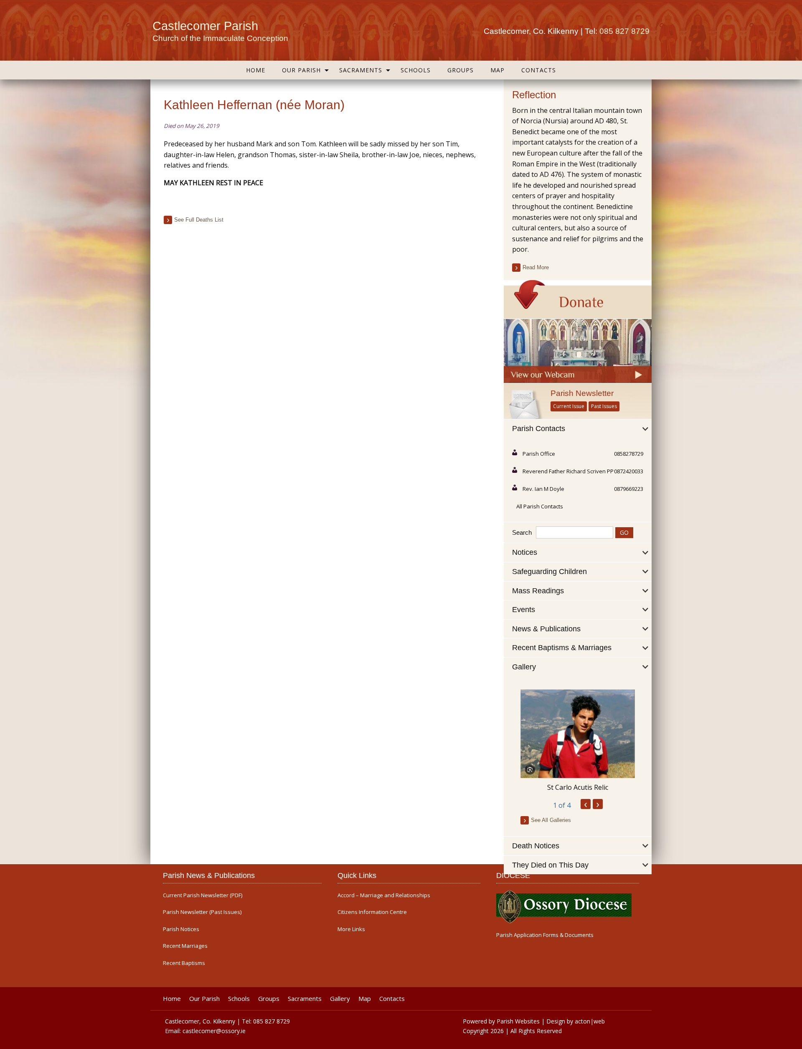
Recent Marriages (185, 946)
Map (497, 70)
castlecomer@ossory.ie (214, 1031)
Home (255, 70)
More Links (351, 929)
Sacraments (360, 70)
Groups (460, 70)
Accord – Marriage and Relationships (384, 895)
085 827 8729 (624, 31)
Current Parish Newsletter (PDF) (202, 895)
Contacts (538, 70)
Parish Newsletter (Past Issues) (202, 912)
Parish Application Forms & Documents (545, 935)
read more (536, 267)
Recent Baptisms (184, 963)
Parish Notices (181, 929)
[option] (577, 740)
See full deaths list (198, 220)
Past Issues (604, 406)
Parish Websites (518, 1021)
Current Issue (568, 406)
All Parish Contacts (539, 506)
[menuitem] (256, 70)
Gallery (340, 998)
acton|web (590, 1021)
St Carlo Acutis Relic (577, 787)
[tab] (578, 429)
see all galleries (551, 820)
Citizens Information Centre (372, 912)
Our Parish (301, 70)
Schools (416, 70)
